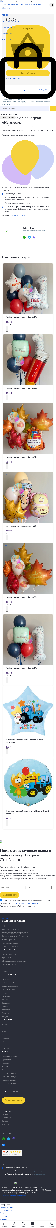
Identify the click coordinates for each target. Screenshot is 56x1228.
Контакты (6, 39)
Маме (4, 1031)
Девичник (5, 1003)
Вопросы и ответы (9, 1083)
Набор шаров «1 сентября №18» (21, 317)
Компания (7, 27)
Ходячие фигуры (8, 940)
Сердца (5, 971)
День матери (7, 1013)
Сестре (4, 1045)
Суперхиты (6, 1060)
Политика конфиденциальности (14, 1195)
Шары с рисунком (9, 964)
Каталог (6, 9)
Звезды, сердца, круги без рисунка (15, 936)
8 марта (5, 1017)
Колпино (3, 1216)
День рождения (8, 982)
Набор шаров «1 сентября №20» (21, 597)
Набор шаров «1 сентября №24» (21, 457)
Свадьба (5, 1006)
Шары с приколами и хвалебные (14, 961)
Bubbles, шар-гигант (9, 968)
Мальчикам (6, 1035)
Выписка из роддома (10, 986)
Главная (5, 1114)
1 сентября (6, 979)
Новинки (5, 1063)
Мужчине (5, 1024)
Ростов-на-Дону (6, 1210)
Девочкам (5, 1038)
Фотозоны (16, 215)
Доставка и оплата (11, 21)
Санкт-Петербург (7, 1207)
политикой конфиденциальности (24, 903)
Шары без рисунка (9, 954)
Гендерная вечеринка (10, 993)
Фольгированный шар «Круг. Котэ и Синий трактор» (27, 812)
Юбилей (5, 1000)
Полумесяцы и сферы (10, 943)
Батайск (3, 1213)
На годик (24, 215)
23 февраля (6, 1010)
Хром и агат (6, 958)
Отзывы (5, 1121)
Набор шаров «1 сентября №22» (21, 388)
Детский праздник (9, 989)
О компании (6, 1118)
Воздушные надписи (10, 946)
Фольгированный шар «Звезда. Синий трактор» (24, 740)
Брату (4, 1041)
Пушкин (3, 1219)
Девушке (5, 1028)
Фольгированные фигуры (11, 929)
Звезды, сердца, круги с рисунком (15, 933)
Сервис (5, 33)
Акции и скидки (8, 1070)
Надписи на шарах (9, 1080)
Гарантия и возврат (9, 1077)
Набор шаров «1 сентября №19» (21, 668)
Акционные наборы (9, 1056)
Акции (5, 15)
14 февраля (6, 996)
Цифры (4, 926)
